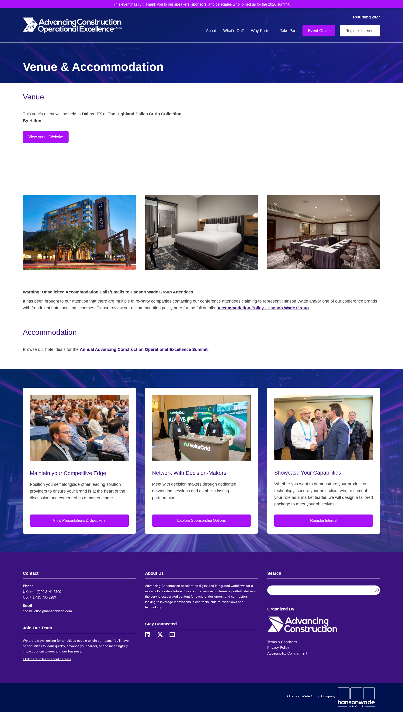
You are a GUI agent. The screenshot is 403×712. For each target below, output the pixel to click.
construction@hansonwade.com (47, 611)
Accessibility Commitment (287, 653)
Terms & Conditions (282, 642)
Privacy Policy (278, 647)
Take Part (288, 30)
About (211, 30)
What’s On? (233, 30)
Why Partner (262, 30)
